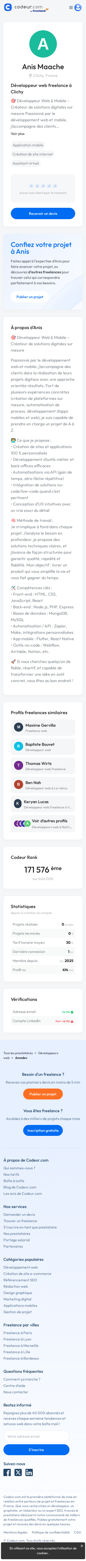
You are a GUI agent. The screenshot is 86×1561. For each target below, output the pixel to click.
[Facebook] (7, 1472)
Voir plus (18, 133)
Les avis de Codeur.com (22, 1193)
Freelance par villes (21, 1324)
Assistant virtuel (26, 163)
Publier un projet (30, 296)
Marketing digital (17, 1299)
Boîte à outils (13, 1180)
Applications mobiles (20, 1305)
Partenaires (13, 1246)
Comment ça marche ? (21, 1379)
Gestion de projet (17, 1312)
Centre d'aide (14, 1385)
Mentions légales (15, 1532)
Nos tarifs (11, 1174)
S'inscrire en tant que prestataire (30, 1227)
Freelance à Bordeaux (21, 1358)
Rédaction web (15, 1286)
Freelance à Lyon (17, 1339)
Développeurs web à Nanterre (53, 827)
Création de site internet (33, 154)
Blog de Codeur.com (19, 1187)
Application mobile (28, 145)
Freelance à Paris (17, 1332)
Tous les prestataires (18, 1053)
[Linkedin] (29, 1472)
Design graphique (17, 1292)
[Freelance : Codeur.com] (26, 7)
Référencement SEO (20, 1280)
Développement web (20, 1267)
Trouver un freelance (20, 1220)
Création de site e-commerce (27, 1273)
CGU (77, 1532)
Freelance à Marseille (21, 1345)
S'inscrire (36, 1449)
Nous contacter (15, 1392)
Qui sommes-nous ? (19, 1168)
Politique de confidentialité (51, 1532)
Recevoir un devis (43, 213)
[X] (18, 1472)
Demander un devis (19, 1214)
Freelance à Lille (16, 1352)
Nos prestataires (16, 1233)
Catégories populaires (23, 1259)
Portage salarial (16, 1240)
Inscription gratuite (43, 1130)
